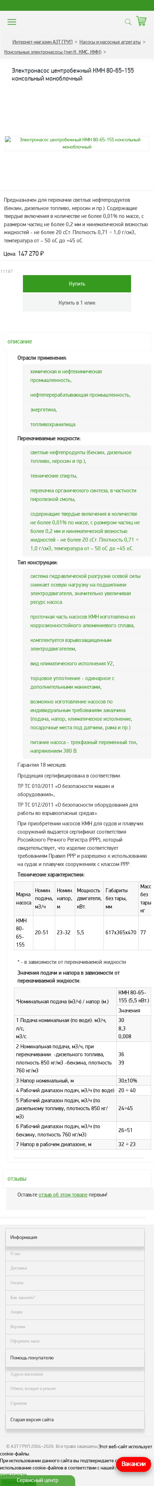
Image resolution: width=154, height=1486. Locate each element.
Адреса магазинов (26, 1374)
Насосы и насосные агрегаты (110, 42)
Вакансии (133, 1464)
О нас (15, 1253)
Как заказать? (22, 1297)
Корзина (17, 1326)
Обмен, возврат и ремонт (33, 1388)
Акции (16, 1311)
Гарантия (18, 1403)
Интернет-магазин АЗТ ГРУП (43, 42)
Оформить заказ (25, 1341)
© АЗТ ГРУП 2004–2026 (30, 1446)
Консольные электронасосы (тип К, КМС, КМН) (52, 52)
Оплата (16, 1282)
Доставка (18, 1268)
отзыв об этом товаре (63, 1194)
